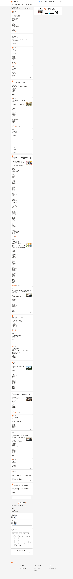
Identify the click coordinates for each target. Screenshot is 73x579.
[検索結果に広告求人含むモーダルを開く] (14, 8)
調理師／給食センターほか (17, 472)
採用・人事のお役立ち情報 (52, 568)
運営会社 (35, 570)
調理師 (13, 12)
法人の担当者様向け (23, 568)
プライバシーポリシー (37, 568)
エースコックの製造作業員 (17, 241)
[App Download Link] (46, 13)
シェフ (13, 363)
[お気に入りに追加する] (30, 32)
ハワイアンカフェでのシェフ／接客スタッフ (20, 485)
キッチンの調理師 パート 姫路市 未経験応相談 (21, 394)
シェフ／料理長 (15, 417)
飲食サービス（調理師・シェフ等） (19, 82)
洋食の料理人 (14, 131)
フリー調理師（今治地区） (17, 335)
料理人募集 (14, 36)
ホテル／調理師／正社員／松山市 (18, 100)
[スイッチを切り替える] (19, 8)
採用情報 (35, 571)
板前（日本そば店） (16, 348)
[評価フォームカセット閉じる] (31, 550)
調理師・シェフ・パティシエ (17, 317)
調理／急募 (14, 68)
